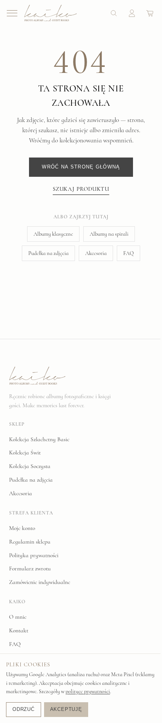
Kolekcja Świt (25, 452)
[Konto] (132, 13)
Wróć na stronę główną (81, 167)
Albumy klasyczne (53, 234)
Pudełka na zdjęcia (48, 253)
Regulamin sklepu (29, 541)
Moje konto (22, 528)
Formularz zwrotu (30, 568)
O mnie (17, 616)
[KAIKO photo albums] (50, 13)
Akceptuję (66, 709)
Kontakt (18, 630)
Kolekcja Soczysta (29, 466)
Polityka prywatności (33, 555)
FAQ (128, 253)
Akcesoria (96, 253)
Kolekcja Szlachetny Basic (39, 439)
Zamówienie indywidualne (39, 582)
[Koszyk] (150, 13)
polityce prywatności (88, 691)
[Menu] (12, 13)
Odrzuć (23, 709)
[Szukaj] (113, 13)
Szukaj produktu (81, 188)
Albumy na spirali (109, 234)
